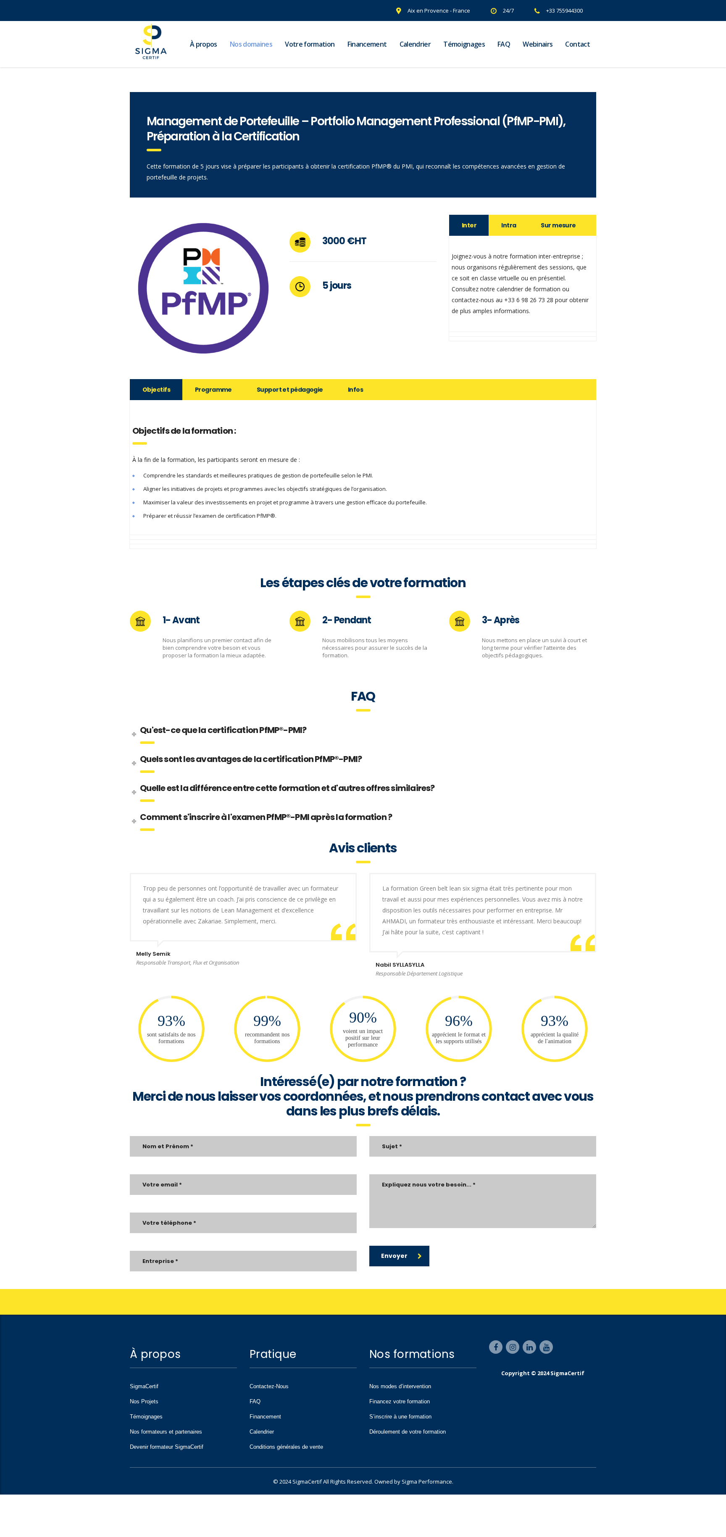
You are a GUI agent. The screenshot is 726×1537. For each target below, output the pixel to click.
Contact (577, 44)
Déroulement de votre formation (407, 1432)
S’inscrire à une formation (400, 1416)
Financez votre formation (399, 1401)
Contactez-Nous (269, 1386)
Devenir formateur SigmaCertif (166, 1447)
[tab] (469, 225)
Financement (367, 44)
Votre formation (309, 44)
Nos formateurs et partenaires (166, 1432)
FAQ (503, 44)
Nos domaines (251, 44)
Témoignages (464, 44)
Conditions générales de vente (286, 1447)
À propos (203, 44)
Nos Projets (144, 1401)
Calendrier (415, 44)
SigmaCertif (144, 1386)
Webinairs (537, 44)
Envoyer (394, 1256)
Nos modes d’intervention (400, 1386)
